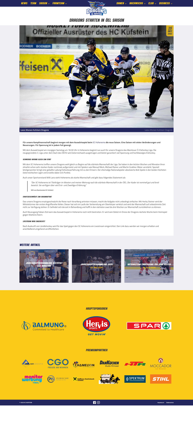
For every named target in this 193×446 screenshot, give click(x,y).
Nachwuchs (136, 3)
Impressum (160, 403)
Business (164, 3)
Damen (120, 3)
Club (151, 3)
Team (33, 3)
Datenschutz (170, 403)
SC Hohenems (99, 142)
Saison (43, 3)
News (24, 3)
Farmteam (58, 3)
